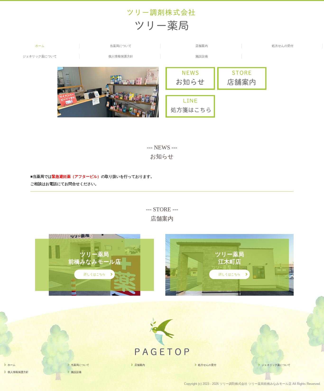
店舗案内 (201, 46)
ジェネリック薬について (40, 56)
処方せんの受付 (282, 46)
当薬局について (120, 46)
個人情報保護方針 (120, 56)
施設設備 (201, 56)
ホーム (39, 46)
